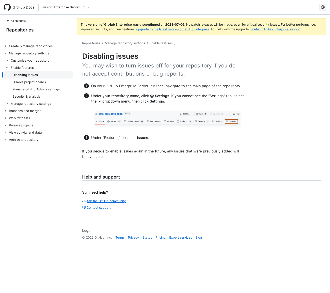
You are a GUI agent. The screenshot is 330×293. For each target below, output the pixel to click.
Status (147, 237)
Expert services (180, 237)
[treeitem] (38, 46)
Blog (199, 237)
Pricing (161, 237)
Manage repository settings (125, 43)
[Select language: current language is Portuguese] (322, 7)
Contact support (99, 207)
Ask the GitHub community (106, 201)
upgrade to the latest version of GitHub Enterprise (172, 29)
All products (18, 20)
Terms (119, 237)
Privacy (133, 237)
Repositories (20, 30)
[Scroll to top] (320, 283)
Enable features (161, 43)
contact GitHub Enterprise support (276, 29)
